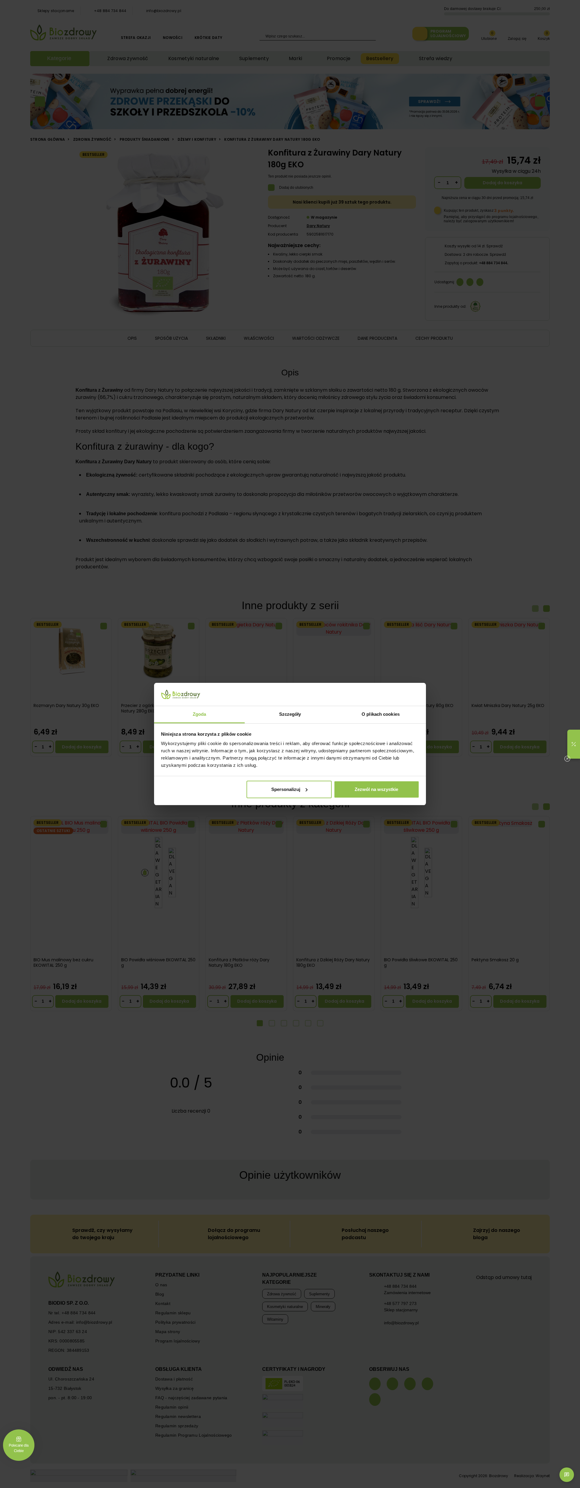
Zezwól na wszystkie (376, 789)
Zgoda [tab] (199, 714)
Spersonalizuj (285, 789)
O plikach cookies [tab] (381, 714)
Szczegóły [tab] (290, 714)
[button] (573, 744)
